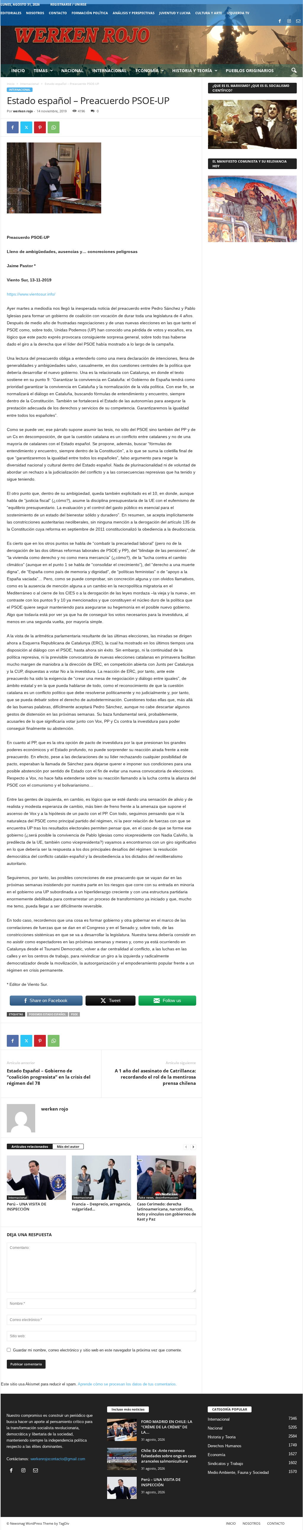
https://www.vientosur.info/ (31, 294)
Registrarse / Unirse (68, 4)
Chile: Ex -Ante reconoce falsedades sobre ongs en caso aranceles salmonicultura (168, 1456)
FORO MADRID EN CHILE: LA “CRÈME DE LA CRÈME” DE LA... (166, 1427)
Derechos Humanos (224, 1446)
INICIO (231, 1523)
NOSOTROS (35, 13)
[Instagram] (289, 21)
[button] (293, 70)
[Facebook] (279, 21)
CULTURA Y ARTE (208, 13)
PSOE (74, 1014)
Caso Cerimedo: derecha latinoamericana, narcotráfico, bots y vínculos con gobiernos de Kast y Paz (166, 1211)
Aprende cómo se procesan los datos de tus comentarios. (127, 1384)
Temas (41, 70)
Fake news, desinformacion (158, 1197)
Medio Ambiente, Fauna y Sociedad (238, 1472)
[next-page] (193, 1147)
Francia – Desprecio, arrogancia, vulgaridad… (101, 1206)
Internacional (109, 70)
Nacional (72, 70)
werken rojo (23, 111)
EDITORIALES (11, 13)
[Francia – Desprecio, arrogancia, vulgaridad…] (101, 1177)
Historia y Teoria (222, 1437)
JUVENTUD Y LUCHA (175, 13)
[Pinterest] (40, 127)
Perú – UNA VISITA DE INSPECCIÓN (26, 1206)
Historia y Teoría (192, 70)
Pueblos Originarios (250, 70)
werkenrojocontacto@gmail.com (57, 1459)
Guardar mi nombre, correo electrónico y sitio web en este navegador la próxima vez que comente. (97, 1350)
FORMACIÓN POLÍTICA (90, 13)
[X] (26, 127)
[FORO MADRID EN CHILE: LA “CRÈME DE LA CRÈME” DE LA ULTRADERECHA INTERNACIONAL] (122, 1430)
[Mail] (298, 21)
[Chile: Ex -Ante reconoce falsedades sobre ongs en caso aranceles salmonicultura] (122, 1459)
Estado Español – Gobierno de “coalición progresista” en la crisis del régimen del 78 (49, 1077)
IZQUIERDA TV (238, 13)
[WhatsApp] (53, 127)
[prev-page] (186, 1147)
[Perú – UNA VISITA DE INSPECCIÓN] (36, 1177)
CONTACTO (58, 13)
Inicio (18, 70)
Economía (147, 70)
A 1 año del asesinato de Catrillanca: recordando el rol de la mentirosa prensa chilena (155, 1077)
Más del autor (68, 1146)
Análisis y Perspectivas (133, 13)
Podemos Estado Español (47, 1014)
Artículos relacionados (30, 1146)
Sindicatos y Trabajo (225, 1463)
